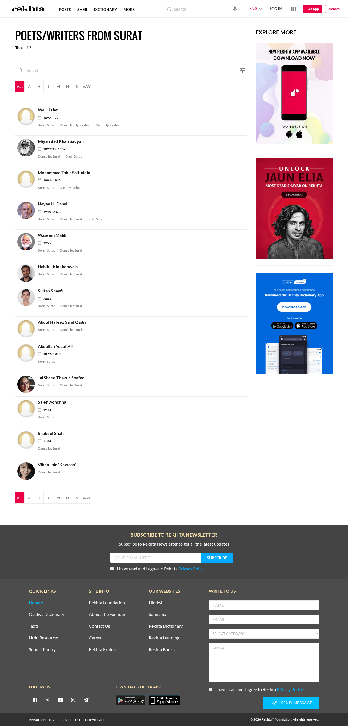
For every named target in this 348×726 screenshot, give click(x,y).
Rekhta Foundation (107, 602)
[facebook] (34, 699)
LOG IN (276, 8)
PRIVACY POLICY (42, 720)
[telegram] (86, 699)
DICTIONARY (105, 9)
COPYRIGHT (94, 720)
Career (95, 638)
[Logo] (28, 9)
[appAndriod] (130, 700)
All (20, 86)
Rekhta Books (162, 649)
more (129, 9)
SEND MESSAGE (296, 702)
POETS (65, 9)
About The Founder (107, 614)
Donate (334, 9)
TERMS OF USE (70, 720)
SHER (82, 9)
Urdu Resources (44, 638)
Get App (313, 9)
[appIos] (164, 700)
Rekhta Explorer (104, 649)
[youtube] (60, 699)
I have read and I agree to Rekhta (160, 568)
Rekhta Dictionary (166, 626)
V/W (87, 86)
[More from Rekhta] (294, 9)
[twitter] (47, 699)
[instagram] (73, 699)
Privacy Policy (191, 568)
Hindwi (155, 602)
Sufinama (157, 614)
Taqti (33, 626)
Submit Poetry (42, 649)
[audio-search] (235, 8)
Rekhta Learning (164, 638)
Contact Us (99, 626)
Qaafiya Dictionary (46, 614)
